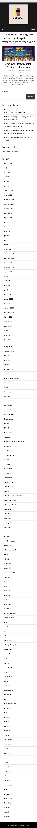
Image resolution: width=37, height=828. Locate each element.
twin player (7, 776)
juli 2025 (6, 222)
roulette (6, 685)
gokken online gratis (10, 500)
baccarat (6, 365)
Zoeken (5, 91)
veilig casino (8, 798)
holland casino (8, 545)
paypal (6, 658)
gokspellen (7, 509)
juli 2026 (6, 168)
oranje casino (8, 649)
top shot (6, 762)
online (6, 636)
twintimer (7, 780)
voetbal (6, 812)
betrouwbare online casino (12, 378)
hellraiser (7, 536)
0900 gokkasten (9, 351)
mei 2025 (7, 231)
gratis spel (7, 527)
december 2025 (9, 199)
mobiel (6, 600)
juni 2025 (7, 227)
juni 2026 (7, 172)
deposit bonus (8, 432)
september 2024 (9, 267)
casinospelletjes (9, 414)
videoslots (7, 807)
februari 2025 (8, 245)
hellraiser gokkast (9, 541)
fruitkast (6, 459)
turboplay (7, 771)
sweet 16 (7, 753)
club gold (6, 428)
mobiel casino (8, 604)
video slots (7, 803)
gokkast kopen (8, 487)
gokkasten (7, 491)
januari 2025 (8, 249)
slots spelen (7, 717)
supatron (6, 735)
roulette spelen (9, 690)
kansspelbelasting (9, 572)
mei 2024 (7, 285)
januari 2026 (8, 195)
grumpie (6, 532)
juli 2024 (6, 276)
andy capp (7, 360)
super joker (7, 744)
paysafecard (8, 667)
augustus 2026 (8, 163)
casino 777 (7, 396)
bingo (5, 383)
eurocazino (7, 446)
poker (5, 672)
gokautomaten (8, 482)
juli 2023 (6, 330)
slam (5, 699)
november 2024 (9, 258)
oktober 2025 (8, 208)
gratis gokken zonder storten (13, 523)
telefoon (6, 758)
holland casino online (10, 550)
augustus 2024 (8, 272)
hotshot (6, 559)
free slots (7, 450)
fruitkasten (7, 464)
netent (6, 627)
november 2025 (9, 204)
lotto (5, 581)
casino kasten (8, 405)
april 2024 (7, 290)
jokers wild (7, 568)
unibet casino (8, 794)
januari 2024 (8, 303)
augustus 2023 (8, 326)
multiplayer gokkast (10, 613)
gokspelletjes (8, 514)
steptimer (7, 731)
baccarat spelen (9, 369)
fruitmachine (8, 469)
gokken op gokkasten (10, 505)
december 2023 (9, 308)
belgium (6, 374)
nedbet (6, 622)
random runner (8, 676)
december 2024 (9, 254)
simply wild (7, 694)
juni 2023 (7, 335)
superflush (7, 749)
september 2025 (9, 213)
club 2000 (7, 423)
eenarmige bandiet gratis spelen (14, 441)
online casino (8, 640)
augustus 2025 (8, 217)
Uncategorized (8, 785)
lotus (5, 586)
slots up (6, 722)
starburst (7, 726)
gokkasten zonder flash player (13, 496)
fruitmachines (8, 473)
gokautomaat (8, 477)
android (6, 355)
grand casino (8, 518)
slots (5, 712)
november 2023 (9, 312)
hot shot (6, 554)
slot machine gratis (10, 703)
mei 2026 (7, 177)
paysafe (6, 663)
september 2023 (9, 321)
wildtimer (7, 816)
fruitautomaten (19, 72)
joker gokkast (8, 563)
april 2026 (7, 181)
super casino (8, 740)
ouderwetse (7, 654)
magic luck (7, 590)
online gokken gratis (10, 645)
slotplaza (7, 708)
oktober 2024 (8, 263)
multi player (7, 609)
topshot (6, 767)
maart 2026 (7, 186)
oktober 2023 (8, 317)
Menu (33, 29)
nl (4, 631)
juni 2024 (7, 281)
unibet (6, 789)
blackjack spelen (9, 392)
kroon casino (8, 577)
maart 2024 (7, 294)
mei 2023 (7, 339)
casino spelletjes (9, 410)
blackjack (6, 387)
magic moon (7, 595)
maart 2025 (7, 240)
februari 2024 (8, 299)
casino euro (7, 401)
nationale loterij (9, 618)
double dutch (8, 437)
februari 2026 (8, 190)
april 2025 (7, 236)
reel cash (6, 681)
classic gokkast (8, 419)
